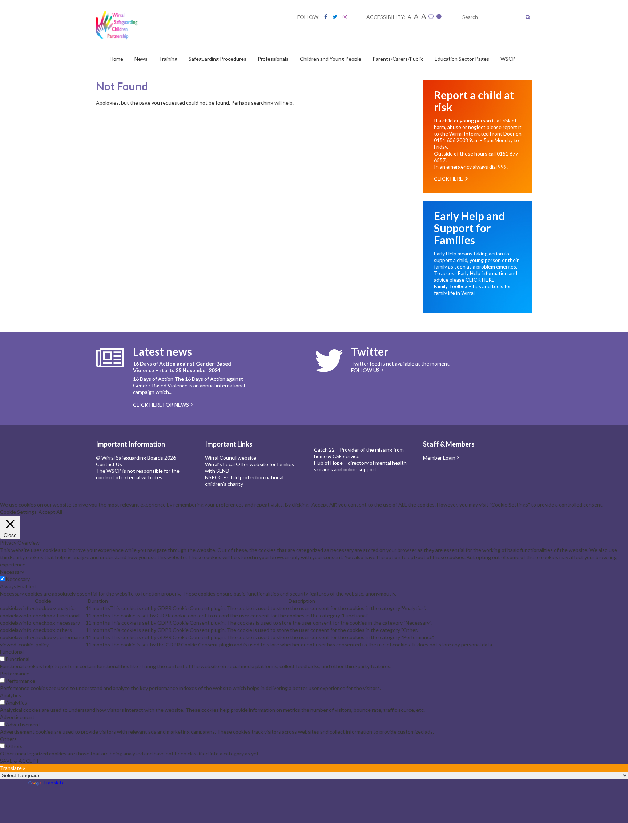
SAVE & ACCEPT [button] (19, 761)
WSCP (507, 59)
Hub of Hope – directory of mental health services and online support (360, 466)
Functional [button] (12, 652)
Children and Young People (330, 59)
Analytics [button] (10, 695)
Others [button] (8, 739)
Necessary (18, 579)
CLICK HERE (480, 280)
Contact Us (109, 464)
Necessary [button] (12, 572)
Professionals (273, 59)
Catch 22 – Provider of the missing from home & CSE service (359, 453)
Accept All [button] (50, 512)
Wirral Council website (230, 458)
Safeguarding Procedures (217, 59)
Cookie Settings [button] (18, 512)
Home (116, 59)
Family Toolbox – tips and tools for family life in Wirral (472, 289)
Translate (54, 782)
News (141, 59)
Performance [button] (14, 673)
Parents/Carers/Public (398, 59)
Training (168, 59)
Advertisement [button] (17, 717)
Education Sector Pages (462, 59)
